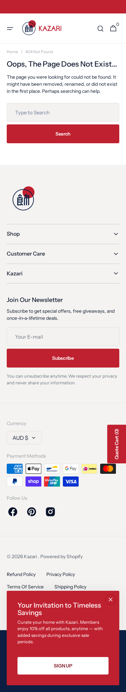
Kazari (31, 556)
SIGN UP (63, 666)
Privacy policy (60, 574)
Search (63, 134)
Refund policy (21, 574)
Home (12, 51)
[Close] (110, 599)
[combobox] (63, 112)
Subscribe (63, 358)
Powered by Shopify (61, 556)
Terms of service (25, 587)
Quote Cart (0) (117, 444)
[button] (10, 28)
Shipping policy (70, 587)
